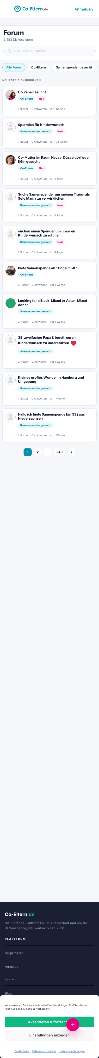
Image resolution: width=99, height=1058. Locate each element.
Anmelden (83, 9)
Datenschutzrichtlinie (44, 1051)
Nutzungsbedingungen (72, 1051)
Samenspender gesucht (74, 67)
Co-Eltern (38, 67)
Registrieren (14, 953)
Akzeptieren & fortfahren (49, 1022)
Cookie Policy (22, 1051)
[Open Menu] (8, 8)
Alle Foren (13, 67)
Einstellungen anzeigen (49, 1035)
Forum (9, 980)
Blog (8, 993)
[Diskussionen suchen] (49, 51)
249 (59, 452)
